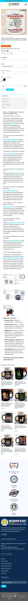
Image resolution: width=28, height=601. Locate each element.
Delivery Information (6, 568)
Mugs (11, 37)
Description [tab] (5, 96)
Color (2, 77)
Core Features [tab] (5, 98)
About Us (3, 558)
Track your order (5, 571)
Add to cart (10, 89)
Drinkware (7, 37)
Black (4, 81)
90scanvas (8, 594)
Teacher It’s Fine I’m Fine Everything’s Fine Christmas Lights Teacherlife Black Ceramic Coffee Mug (20, 405)
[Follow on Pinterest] (6, 535)
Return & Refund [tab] (6, 104)
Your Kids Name (4, 50)
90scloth (3, 594)
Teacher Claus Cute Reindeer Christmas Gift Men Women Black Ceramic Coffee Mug (7, 383)
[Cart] (26, 4)
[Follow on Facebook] (2, 535)
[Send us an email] (4, 535)
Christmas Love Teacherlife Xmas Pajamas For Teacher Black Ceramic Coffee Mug (20, 450)
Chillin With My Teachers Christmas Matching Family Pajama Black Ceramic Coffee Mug (7, 428)
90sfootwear (14, 594)
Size (2, 70)
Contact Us (3, 573)
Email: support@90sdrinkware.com (9, 547)
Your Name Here (4, 57)
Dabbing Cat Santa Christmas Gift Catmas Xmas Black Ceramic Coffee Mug (7, 404)
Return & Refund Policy (6, 563)
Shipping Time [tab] (5, 101)
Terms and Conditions (6, 566)
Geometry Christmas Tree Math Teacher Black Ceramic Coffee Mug (20, 383)
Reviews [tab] (4, 107)
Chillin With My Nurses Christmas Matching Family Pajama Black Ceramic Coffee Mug (7, 450)
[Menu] (2, 4)
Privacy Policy (4, 561)
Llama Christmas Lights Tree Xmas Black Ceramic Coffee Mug (20, 427)
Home (2, 37)
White (2, 81)
